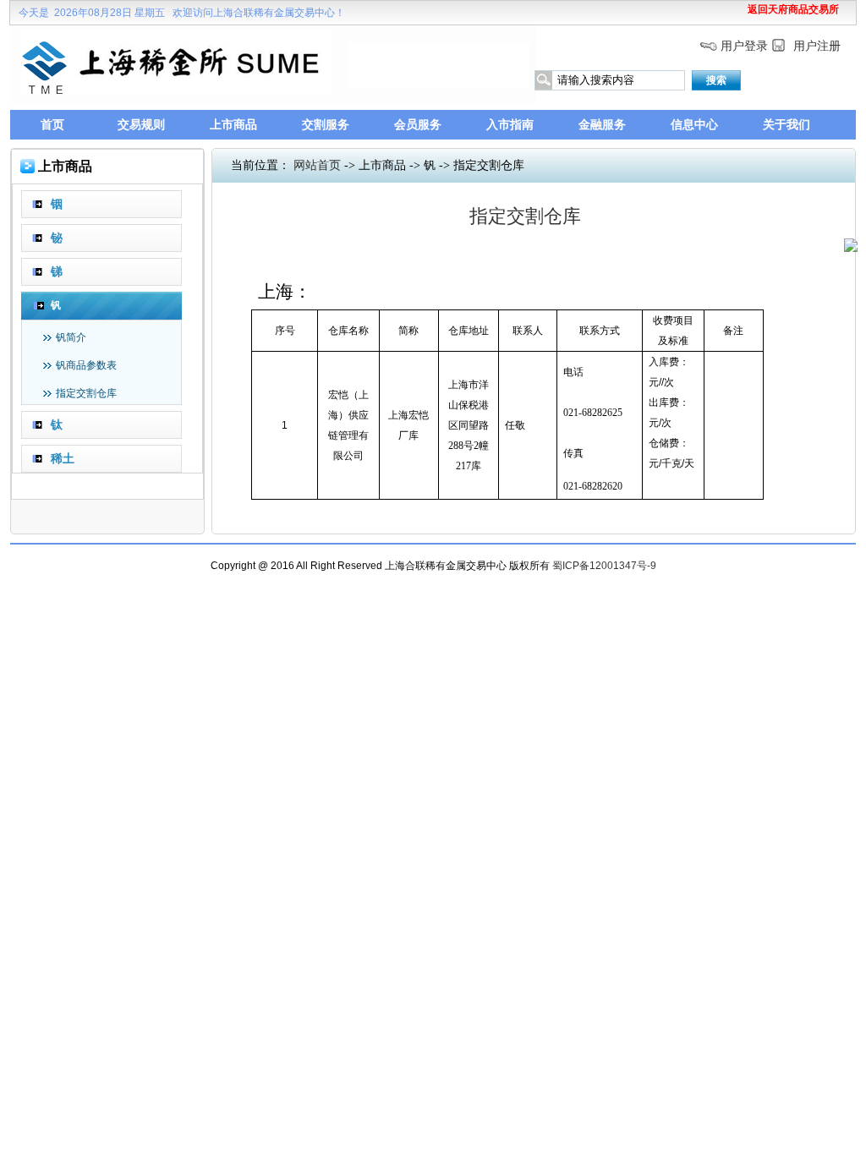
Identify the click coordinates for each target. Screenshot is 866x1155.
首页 (52, 124)
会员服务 (417, 124)
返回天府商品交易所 (793, 9)
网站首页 (317, 165)
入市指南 (510, 124)
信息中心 (694, 124)
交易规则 (141, 124)
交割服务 (325, 124)
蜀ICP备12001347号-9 (604, 566)
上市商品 (233, 124)
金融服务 (602, 124)
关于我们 (786, 124)
